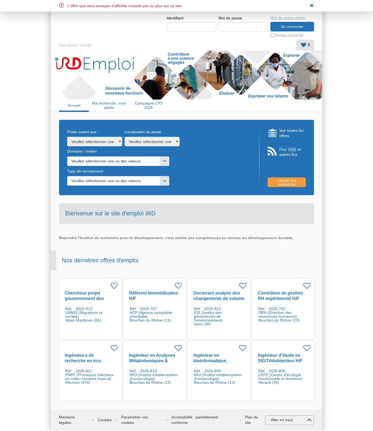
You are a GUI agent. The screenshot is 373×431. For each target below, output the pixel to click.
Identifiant (175, 18)
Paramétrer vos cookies (134, 420)
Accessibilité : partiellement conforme (194, 420)
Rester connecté (289, 35)
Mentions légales (67, 420)
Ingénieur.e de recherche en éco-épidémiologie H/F (83, 360)
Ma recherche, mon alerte (109, 105)
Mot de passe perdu (287, 18)
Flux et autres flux (290, 152)
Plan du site (251, 420)
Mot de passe (230, 18)
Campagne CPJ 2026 (148, 105)
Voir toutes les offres (291, 133)
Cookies (105, 420)
